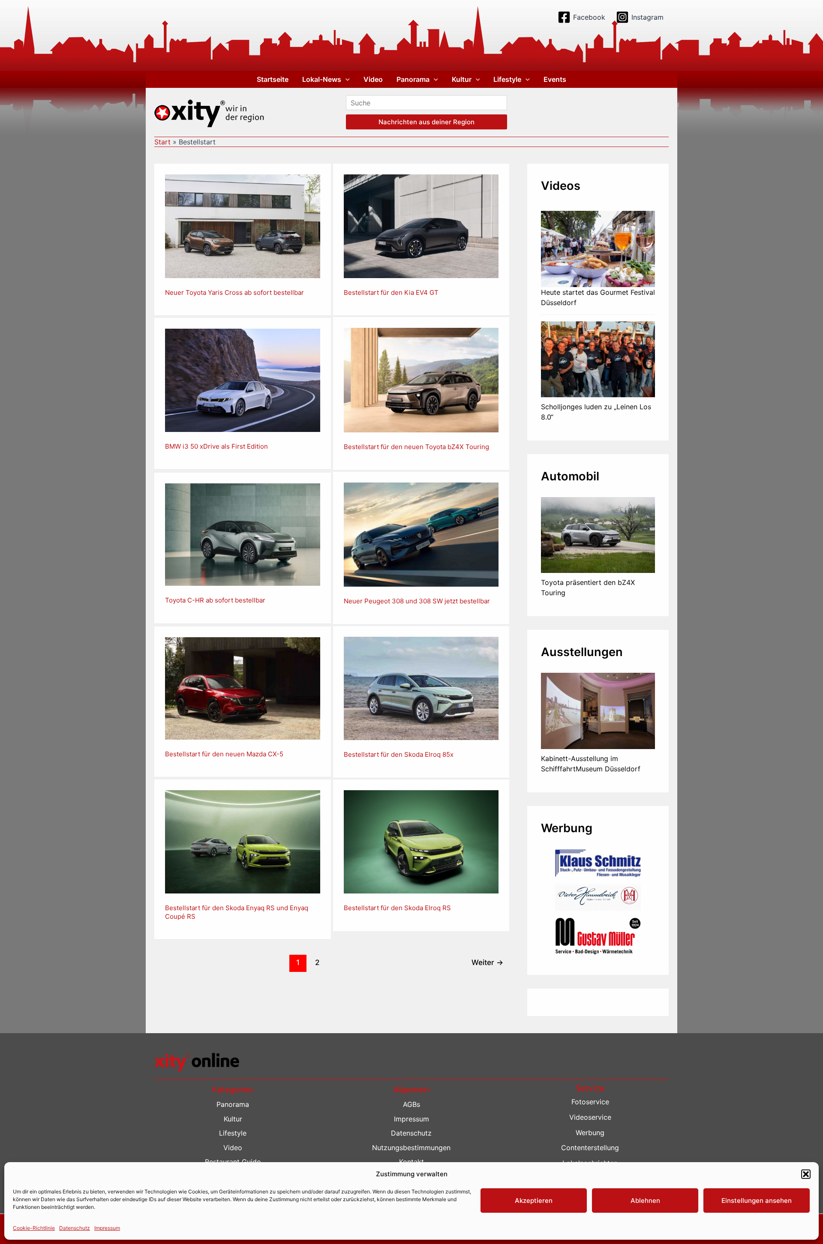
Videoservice (590, 1117)
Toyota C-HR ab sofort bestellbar (215, 600)
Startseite (272, 79)
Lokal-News (321, 79)
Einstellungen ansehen (756, 1200)
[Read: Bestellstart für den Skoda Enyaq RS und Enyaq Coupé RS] (242, 841)
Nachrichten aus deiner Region (426, 122)
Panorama (413, 79)
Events (555, 79)
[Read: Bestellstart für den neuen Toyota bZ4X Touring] (421, 379)
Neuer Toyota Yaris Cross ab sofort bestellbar (234, 292)
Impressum (107, 1227)
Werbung (590, 1132)
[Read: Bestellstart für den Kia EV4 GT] (421, 225)
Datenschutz (74, 1227)
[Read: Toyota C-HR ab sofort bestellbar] (242, 534)
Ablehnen (645, 1200)
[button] (806, 1174)
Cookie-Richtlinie (34, 1227)
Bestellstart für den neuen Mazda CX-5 (224, 754)
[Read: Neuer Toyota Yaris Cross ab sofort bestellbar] (242, 225)
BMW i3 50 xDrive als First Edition (216, 446)
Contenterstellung (590, 1147)
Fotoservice (590, 1101)
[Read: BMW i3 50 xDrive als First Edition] (242, 379)
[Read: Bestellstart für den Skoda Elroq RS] (421, 841)
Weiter (487, 962)
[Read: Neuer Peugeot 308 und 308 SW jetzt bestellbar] (421, 534)
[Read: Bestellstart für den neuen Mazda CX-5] (242, 687)
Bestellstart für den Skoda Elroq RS (397, 908)
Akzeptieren (534, 1200)
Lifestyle (507, 79)
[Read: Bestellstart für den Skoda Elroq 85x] (421, 687)
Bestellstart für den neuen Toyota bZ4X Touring (416, 447)
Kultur (462, 79)
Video (373, 79)
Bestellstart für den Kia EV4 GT (391, 292)
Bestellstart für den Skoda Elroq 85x (399, 754)
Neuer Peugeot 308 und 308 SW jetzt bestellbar (417, 601)
